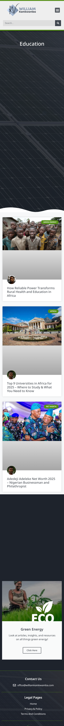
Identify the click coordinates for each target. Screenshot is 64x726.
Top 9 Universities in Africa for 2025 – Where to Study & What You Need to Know (29, 387)
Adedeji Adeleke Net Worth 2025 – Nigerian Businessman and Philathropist (31, 482)
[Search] (58, 23)
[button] (57, 10)
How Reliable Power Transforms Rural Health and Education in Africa (31, 291)
